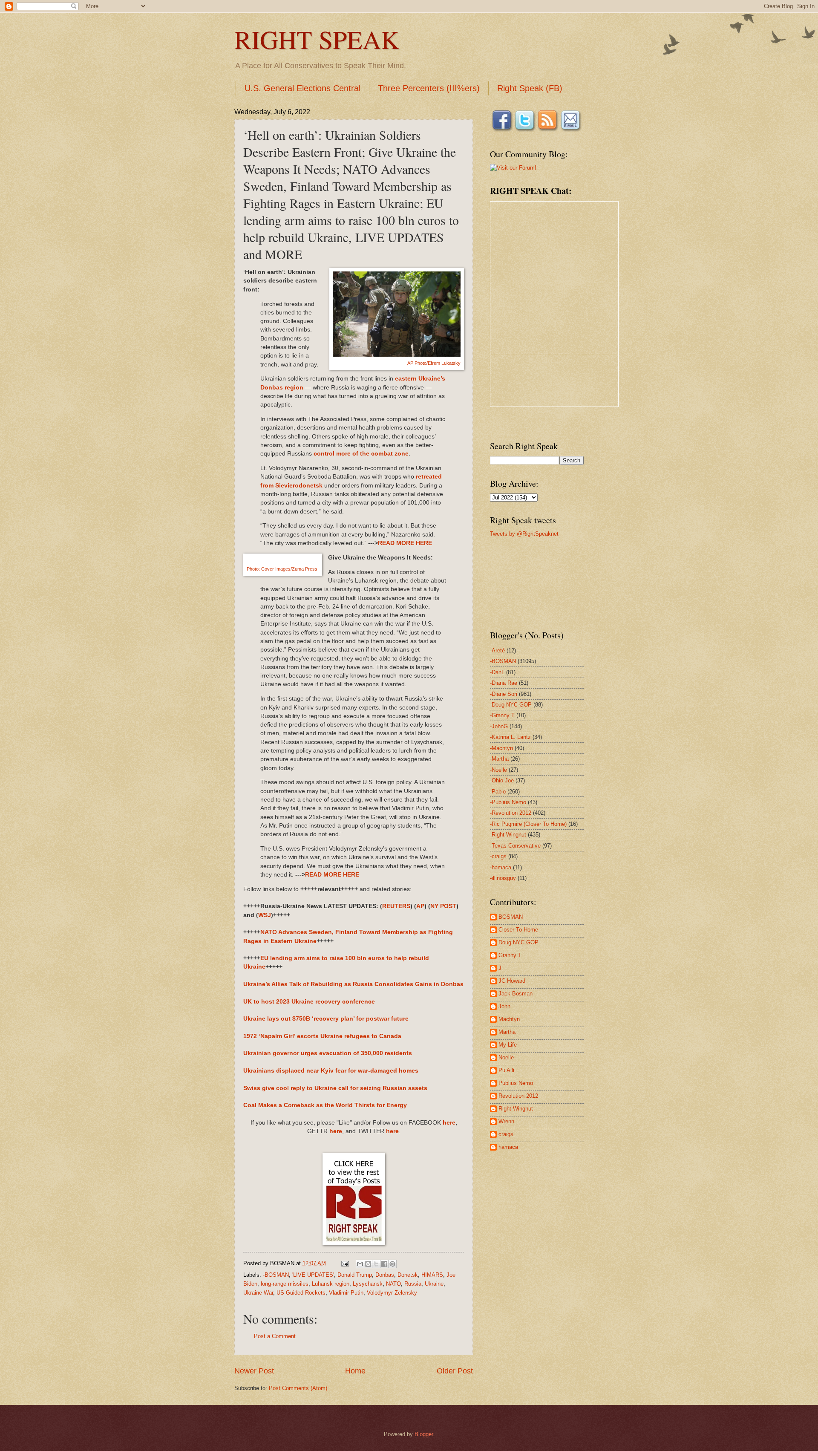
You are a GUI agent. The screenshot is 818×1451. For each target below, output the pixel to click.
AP (420, 906)
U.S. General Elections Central (302, 88)
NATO (393, 1284)
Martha (507, 1032)
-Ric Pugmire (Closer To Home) (528, 824)
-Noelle (498, 770)
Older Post (455, 1371)
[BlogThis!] (368, 1264)
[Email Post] (345, 1263)
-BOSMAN (276, 1275)
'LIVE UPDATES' (313, 1275)
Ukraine (434, 1284)
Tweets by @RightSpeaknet (524, 534)
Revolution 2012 (518, 1096)
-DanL (497, 672)
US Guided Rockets (301, 1292)
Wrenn (506, 1121)
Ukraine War (258, 1292)
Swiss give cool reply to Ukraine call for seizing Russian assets (335, 1088)
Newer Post (254, 1371)
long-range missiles (284, 1284)
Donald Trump (354, 1275)
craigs (505, 1134)
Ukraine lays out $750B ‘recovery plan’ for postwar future (326, 1018)
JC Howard (511, 981)
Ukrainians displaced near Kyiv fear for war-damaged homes (330, 1070)
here (449, 1122)
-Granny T (502, 715)
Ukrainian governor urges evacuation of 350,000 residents (327, 1053)
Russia (412, 1284)
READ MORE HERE (405, 543)
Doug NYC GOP (518, 942)
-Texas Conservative (515, 845)
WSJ (264, 915)
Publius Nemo (515, 1083)
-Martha (499, 759)
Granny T (509, 955)
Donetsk (407, 1275)
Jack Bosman (515, 993)
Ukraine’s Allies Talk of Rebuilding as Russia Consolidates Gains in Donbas (353, 984)
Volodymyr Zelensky (392, 1292)
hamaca (508, 1147)
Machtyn (509, 1019)
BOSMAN (510, 917)
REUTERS (396, 906)
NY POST (443, 906)
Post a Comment (275, 1336)
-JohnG (499, 726)
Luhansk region (330, 1284)
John (504, 1006)
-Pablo (498, 791)
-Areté (497, 650)
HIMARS (432, 1275)
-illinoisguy (503, 878)
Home (355, 1371)
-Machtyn (501, 748)
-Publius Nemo (508, 802)
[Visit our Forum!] (513, 167)
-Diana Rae (503, 683)
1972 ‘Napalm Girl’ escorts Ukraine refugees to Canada (322, 1036)
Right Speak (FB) (529, 88)
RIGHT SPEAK (316, 39)
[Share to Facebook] (384, 1264)
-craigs (498, 856)
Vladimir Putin (346, 1292)
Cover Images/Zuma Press (283, 568)
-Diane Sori (503, 694)
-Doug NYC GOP (511, 704)
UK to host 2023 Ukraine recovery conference (309, 1001)
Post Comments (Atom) (298, 1388)
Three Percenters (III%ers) (429, 88)
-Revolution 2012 (510, 813)
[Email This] (360, 1264)
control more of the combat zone (361, 453)
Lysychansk (368, 1284)
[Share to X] (376, 1264)
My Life (507, 1044)
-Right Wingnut (508, 834)
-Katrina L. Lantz (510, 737)
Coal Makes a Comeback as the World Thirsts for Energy (325, 1105)
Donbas (384, 1275)
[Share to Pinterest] (392, 1264)
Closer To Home (518, 929)
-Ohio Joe (502, 780)
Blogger (424, 1434)
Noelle (506, 1057)
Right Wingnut (515, 1108)
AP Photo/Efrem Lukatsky (434, 363)
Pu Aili (506, 1070)
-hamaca (500, 867)
